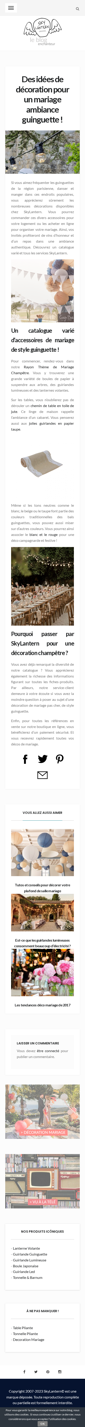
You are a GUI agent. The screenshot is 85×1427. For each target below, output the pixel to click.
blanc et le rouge (43, 534)
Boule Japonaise (25, 1266)
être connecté (48, 1051)
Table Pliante (23, 1328)
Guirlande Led (24, 1271)
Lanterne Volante (26, 1248)
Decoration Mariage (28, 1339)
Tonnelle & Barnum (27, 1277)
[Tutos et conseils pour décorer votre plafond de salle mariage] (42, 852)
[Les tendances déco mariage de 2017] (42, 972)
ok (42, 1423)
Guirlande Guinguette (30, 1254)
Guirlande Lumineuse (29, 1260)
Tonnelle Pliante (25, 1333)
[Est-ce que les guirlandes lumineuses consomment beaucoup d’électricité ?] (42, 912)
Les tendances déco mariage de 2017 (42, 1005)
